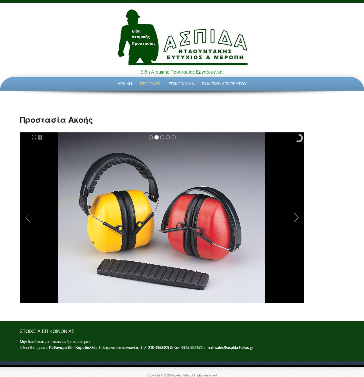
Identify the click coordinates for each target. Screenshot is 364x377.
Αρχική (125, 83)
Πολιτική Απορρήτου (224, 83)
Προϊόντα (150, 83)
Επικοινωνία (181, 83)
